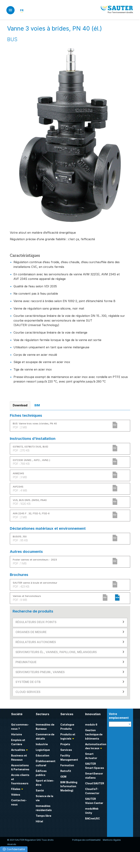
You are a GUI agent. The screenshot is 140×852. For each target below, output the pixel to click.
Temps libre (43, 815)
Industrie (42, 744)
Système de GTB (28, 682)
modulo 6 (91, 724)
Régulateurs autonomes (35, 642)
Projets (65, 744)
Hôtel (39, 821)
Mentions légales (112, 840)
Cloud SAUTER (94, 783)
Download (20, 405)
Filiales (15, 788)
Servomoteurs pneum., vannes (40, 672)
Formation (67, 765)
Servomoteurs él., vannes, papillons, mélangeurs (56, 652)
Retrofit (65, 770)
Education (42, 755)
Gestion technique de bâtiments (93, 734)
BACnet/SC (92, 818)
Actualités (18, 749)
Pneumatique (25, 662)
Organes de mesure (30, 632)
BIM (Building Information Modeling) (68, 786)
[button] (14, 849)
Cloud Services (27, 692)
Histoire (16, 734)
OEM (63, 776)
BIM (37, 405)
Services (66, 749)
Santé (40, 790)
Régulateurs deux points (36, 622)
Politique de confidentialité (86, 840)
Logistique (43, 749)
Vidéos (15, 794)
